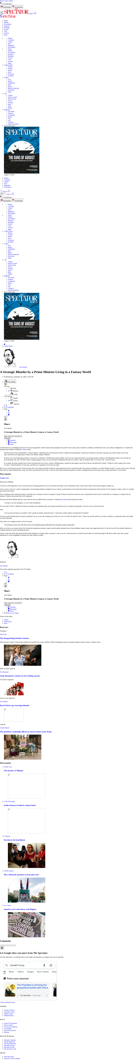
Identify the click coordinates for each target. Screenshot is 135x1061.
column (24, 449)
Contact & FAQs (9, 1010)
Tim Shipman (4, 672)
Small (14, 388)
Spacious (16, 404)
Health (10, 108)
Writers (6, 22)
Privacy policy (8, 1025)
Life (5, 93)
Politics (10, 38)
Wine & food (12, 99)
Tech (9, 43)
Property (10, 102)
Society (10, 68)
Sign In (31, 13)
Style (9, 106)
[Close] (2, 948)
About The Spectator (10, 1023)
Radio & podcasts (13, 88)
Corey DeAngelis (9, 801)
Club (5, 31)
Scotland (10, 76)
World (10, 70)
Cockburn (11, 40)
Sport (9, 104)
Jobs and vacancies (10, 1030)
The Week (11, 111)
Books (10, 81)
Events (6, 29)
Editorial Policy (9, 1015)
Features (10, 113)
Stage (9, 92)
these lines (63, 499)
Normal (15, 400)
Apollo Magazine (9, 1042)
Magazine (11, 45)
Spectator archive (9, 1045)
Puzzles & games (13, 124)
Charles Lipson (8, 871)
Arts (9, 79)
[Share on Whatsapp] (8, 415)
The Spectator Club (10, 1049)
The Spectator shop (10, 1043)
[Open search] (1, 191)
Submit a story (8, 1014)
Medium (15, 391)
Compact (15, 398)
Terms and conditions (10, 1027)
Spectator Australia (10, 1040)
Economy (11, 74)
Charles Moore (4, 728)
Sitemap (6, 1032)
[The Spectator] (16, 13)
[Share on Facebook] (8, 411)
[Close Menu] (2, 193)
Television (11, 90)
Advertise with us (9, 1012)
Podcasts (6, 26)
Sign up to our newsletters (12, 1058)
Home (6, 20)
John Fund (3, 634)
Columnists (11, 115)
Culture (10, 42)
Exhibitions (11, 83)
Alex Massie (4, 566)
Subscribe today (9, 1057)
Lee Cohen (7, 905)
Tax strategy (8, 1028)
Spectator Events (9, 1047)
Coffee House (8, 65)
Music (10, 86)
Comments (10, 407)
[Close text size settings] (5, 384)
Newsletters (7, 24)
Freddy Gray (4, 478)
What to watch (12, 97)
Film (9, 85)
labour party (7, 621)
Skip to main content (6, 1)
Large (15, 394)
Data (9, 72)
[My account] (35, 13)
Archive (6, 33)
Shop (5, 35)
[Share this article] (5, 417)
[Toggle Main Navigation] (2, 13)
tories (5, 623)
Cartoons (11, 122)
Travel (10, 101)
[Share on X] (8, 413)
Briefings (7, 28)
